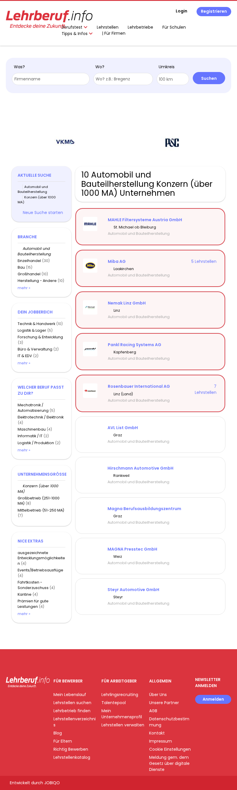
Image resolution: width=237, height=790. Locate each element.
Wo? (99, 67)
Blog (57, 733)
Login (181, 11)
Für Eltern (62, 741)
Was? (19, 67)
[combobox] (51, 79)
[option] (65, 142)
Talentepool (113, 703)
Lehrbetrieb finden (71, 711)
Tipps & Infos (75, 33)
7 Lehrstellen (205, 389)
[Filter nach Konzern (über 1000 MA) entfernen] (20, 485)
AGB (153, 711)
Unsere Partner (164, 703)
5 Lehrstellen (203, 261)
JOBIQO (52, 783)
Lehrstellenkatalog (71, 757)
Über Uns (158, 694)
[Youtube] (29, 699)
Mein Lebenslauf (69, 694)
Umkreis (167, 67)
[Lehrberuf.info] (49, 19)
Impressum (160, 741)
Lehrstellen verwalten (122, 725)
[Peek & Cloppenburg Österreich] (172, 143)
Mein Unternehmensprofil (121, 714)
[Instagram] (19, 699)
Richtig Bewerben (70, 749)
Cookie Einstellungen (170, 749)
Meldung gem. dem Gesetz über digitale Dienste (169, 763)
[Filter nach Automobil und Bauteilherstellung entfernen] (20, 248)
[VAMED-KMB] (65, 143)
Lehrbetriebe (140, 27)
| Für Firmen (113, 33)
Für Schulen (174, 27)
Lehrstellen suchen (72, 703)
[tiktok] (37, 699)
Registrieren (214, 11)
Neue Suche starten (43, 212)
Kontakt (157, 733)
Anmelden (213, 699)
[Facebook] (10, 699)
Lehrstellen (107, 27)
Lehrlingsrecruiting (119, 694)
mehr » (24, 287)
